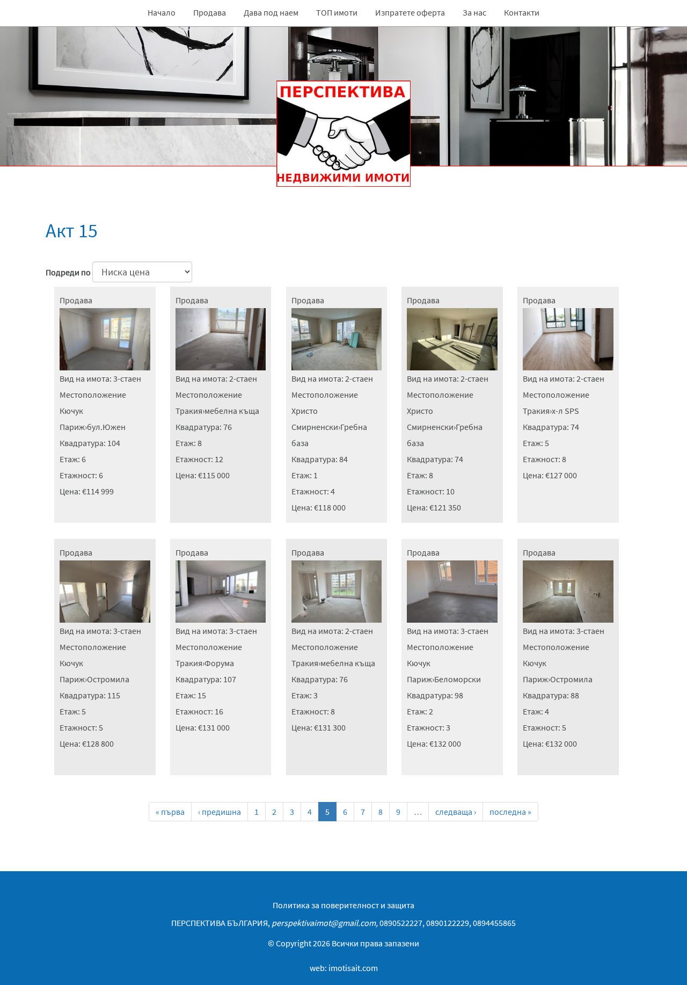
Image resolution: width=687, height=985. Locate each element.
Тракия (189, 410)
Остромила (108, 679)
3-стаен (127, 378)
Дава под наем (271, 12)
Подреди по (68, 272)
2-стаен (243, 378)
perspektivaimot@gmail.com (324, 922)
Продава (209, 12)
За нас (474, 12)
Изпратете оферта (410, 12)
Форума (219, 663)
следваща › (455, 811)
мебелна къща (231, 410)
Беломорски (457, 679)
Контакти (521, 12)
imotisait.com (353, 967)
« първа (170, 811)
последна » (510, 811)
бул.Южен (106, 426)
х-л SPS (565, 410)
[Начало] (343, 107)
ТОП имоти (336, 12)
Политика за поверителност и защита (343, 905)
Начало (162, 12)
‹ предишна (219, 811)
